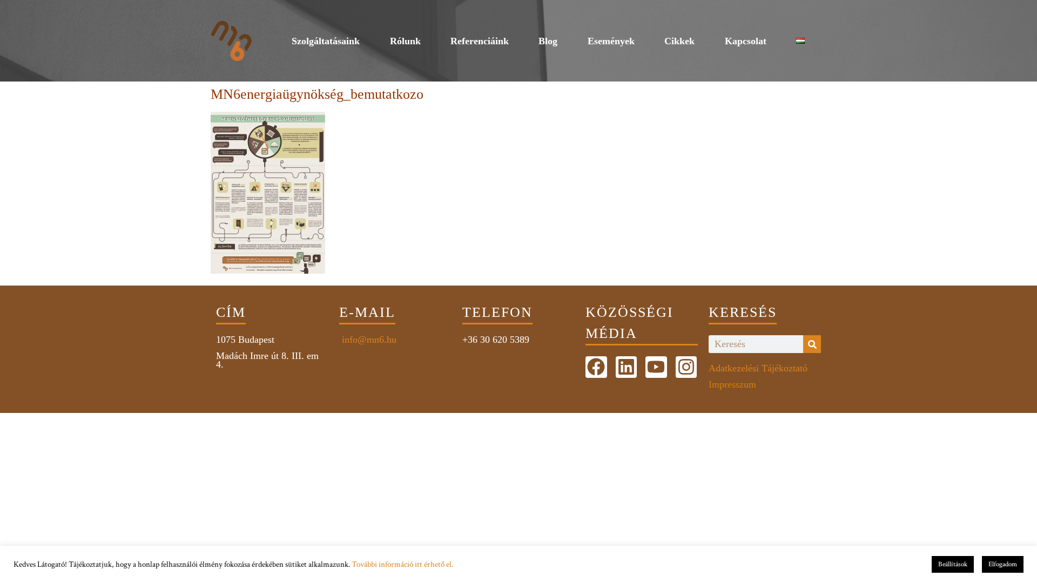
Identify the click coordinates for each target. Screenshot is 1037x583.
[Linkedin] (626, 367)
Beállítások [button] (952, 564)
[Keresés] (812, 344)
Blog (547, 41)
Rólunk (405, 41)
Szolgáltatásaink (326, 41)
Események (611, 41)
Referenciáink (479, 41)
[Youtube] (656, 367)
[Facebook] (596, 367)
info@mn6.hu (367, 339)
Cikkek (679, 41)
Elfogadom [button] (1002, 564)
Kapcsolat (745, 41)
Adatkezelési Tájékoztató (758, 368)
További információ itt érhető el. (402, 564)
